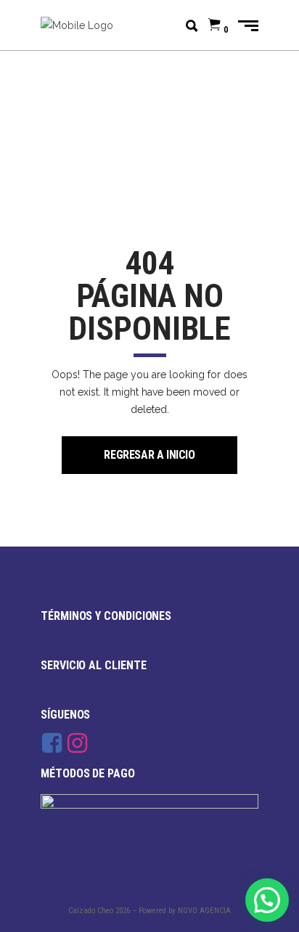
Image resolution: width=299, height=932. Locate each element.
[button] (267, 900)
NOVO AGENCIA (204, 910)
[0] (214, 25)
